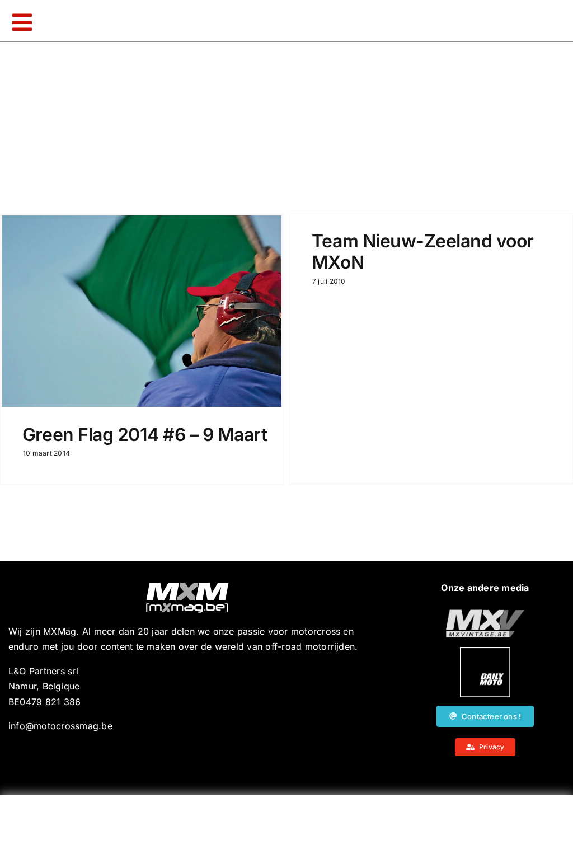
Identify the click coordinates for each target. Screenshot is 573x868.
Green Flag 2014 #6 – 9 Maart (144, 434)
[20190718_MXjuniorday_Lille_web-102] (485, 651)
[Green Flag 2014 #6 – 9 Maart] (141, 311)
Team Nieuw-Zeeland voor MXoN (423, 251)
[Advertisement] (286, 831)
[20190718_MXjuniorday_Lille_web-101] (485, 614)
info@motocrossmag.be (60, 725)
